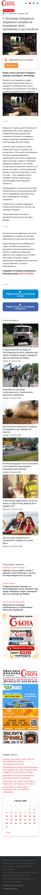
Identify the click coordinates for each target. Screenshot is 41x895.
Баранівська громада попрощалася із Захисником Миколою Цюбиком (18, 392)
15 (30, 816)
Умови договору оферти (13, 885)
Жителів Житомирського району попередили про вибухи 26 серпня (20, 429)
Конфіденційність (10, 888)
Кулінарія (7, 567)
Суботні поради (18, 567)
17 (7, 820)
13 (20, 816)
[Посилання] (8, 3)
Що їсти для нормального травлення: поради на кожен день (18, 540)
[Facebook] (33, 3)
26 (16, 823)
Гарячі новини (9, 583)
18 (11, 820)
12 (16, 816)
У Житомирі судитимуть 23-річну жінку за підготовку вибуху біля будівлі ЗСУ (20, 503)
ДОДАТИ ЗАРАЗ (11, 65)
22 (30, 820)
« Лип (8, 832)
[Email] (26, 3)
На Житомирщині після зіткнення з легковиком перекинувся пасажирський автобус (20, 466)
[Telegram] (37, 3)
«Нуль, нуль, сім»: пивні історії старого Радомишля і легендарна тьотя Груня (19, 782)
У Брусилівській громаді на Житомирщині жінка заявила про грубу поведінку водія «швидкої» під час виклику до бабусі (20, 353)
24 (7, 823)
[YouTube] (30, 3)
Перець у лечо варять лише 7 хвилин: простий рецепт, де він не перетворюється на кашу (19, 573)
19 (16, 820)
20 (20, 820)
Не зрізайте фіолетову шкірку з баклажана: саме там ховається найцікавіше (16, 789)
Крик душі (20, 602)
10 (7, 816)
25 (11, 823)
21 (25, 820)
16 (34, 816)
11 (11, 816)
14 (25, 816)
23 (34, 820)
